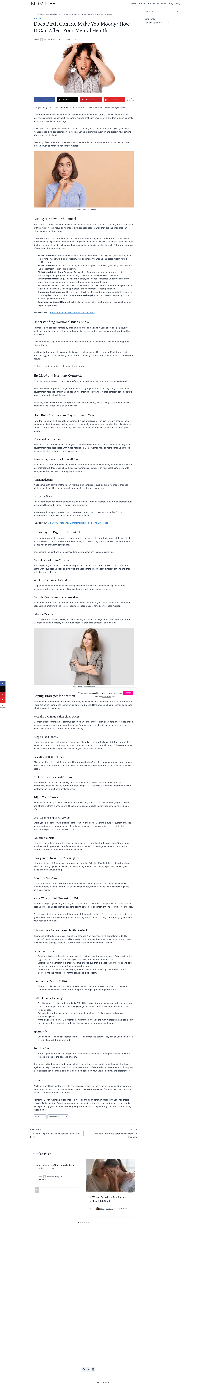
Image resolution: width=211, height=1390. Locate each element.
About (134, 3)
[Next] (130, 1190)
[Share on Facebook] (2, 683)
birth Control (40, 1116)
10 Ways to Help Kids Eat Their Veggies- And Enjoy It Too (55, 1133)
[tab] (78, 1222)
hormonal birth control (58, 1116)
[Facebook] (83, 1369)
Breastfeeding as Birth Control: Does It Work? (72, 312)
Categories (150, 19)
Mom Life (37, 19)
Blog (171, 3)
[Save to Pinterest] (2, 694)
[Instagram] (93, 1369)
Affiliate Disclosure (156, 3)
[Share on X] (2, 689)
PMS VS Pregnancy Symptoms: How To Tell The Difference (79, 523)
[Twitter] (88, 1369)
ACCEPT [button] (128, 693)
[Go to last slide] (37, 1190)
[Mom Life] (43, 3)
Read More (106, 697)
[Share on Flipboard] (2, 700)
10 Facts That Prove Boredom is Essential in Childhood (115, 1133)
